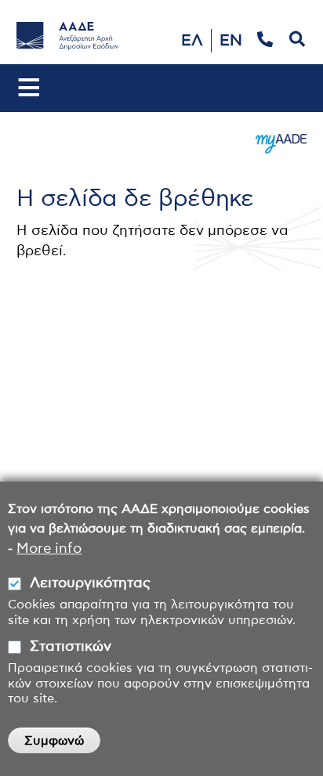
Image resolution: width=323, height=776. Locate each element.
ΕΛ (192, 41)
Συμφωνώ (54, 740)
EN (231, 41)
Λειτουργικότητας (90, 583)
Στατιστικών (70, 647)
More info (49, 549)
